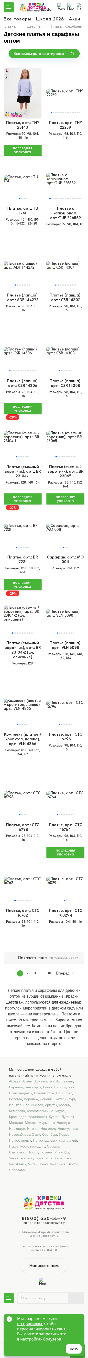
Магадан (16, 1123)
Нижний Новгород (41, 1129)
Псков (13, 1146)
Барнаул (16, 1087)
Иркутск (51, 1105)
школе (14, 1014)
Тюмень (46, 1152)
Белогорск (33, 1087)
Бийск (47, 1087)
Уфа (49, 1158)
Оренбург (49, 1134)
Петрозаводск (20, 1140)
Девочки (34, 26)
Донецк (46, 1099)
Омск (36, 1134)
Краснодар (17, 1117)
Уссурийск (35, 1158)
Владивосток (44, 1093)
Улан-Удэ (62, 1152)
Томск (33, 1152)
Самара (53, 1146)
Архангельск (44, 1081)
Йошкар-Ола (19, 1105)
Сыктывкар (17, 1152)
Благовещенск (20, 1093)
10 (49, 973)
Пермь (64, 1134)
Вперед (63, 973)
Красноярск (37, 1117)
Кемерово (17, 1111)
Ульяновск (17, 1158)
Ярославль (17, 1170)
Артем (27, 1081)
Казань (64, 1105)
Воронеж (31, 1099)
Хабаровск (63, 1158)
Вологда (15, 1099)
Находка (63, 1123)
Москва (31, 1123)
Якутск (72, 1164)
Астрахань (64, 1081)
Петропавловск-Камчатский (55, 1140)
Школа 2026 (50, 19)
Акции (76, 19)
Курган (54, 1117)
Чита (32, 1164)
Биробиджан (64, 1087)
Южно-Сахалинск (52, 1164)
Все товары (17, 19)
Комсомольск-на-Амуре (46, 1111)
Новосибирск (19, 1134)
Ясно (74, 1349)
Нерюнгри (17, 1129)
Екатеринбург (64, 1099)
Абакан (15, 1081)
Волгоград (64, 1093)
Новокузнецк (68, 1129)
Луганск (68, 1117)
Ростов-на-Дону (32, 1146)
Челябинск (17, 1164)
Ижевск (37, 1105)
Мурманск (47, 1123)
